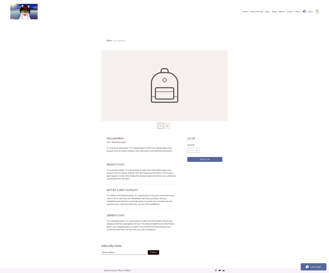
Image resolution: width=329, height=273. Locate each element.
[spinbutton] (193, 150)
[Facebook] (216, 270)
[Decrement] (189, 150)
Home (109, 40)
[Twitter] (219, 270)
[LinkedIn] (223, 270)
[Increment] (197, 150)
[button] (317, 11)
